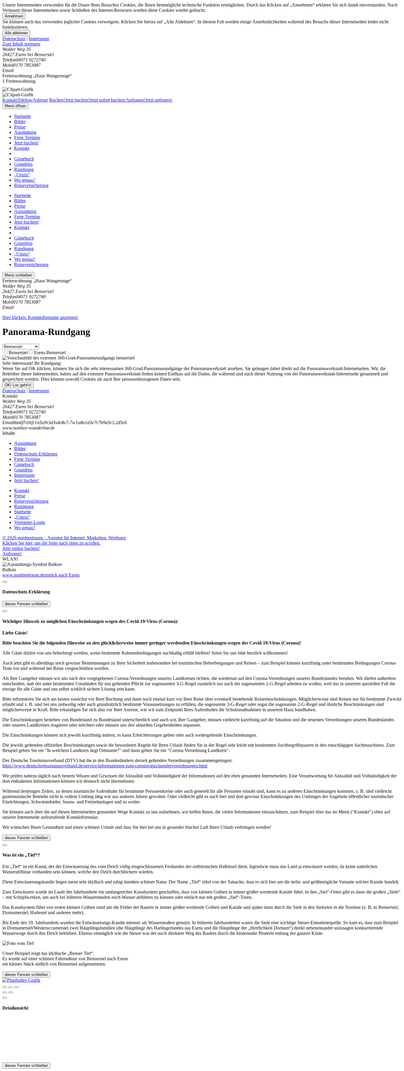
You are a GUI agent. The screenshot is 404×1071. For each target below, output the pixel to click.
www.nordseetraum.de (23, 574)
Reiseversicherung (31, 185)
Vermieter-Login (29, 522)
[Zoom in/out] (16, 987)
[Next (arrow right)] (10, 992)
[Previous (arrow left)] (4, 992)
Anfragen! (12, 553)
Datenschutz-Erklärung (35, 453)
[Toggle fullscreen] (10, 987)
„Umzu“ (22, 174)
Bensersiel (18, 352)
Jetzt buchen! (26, 142)
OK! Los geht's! (18, 385)
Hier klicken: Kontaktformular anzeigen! (40, 317)
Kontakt (21, 148)
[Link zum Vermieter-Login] (21, 980)
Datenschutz (13, 38)
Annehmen (14, 16)
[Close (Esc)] (4, 987)
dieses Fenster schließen (26, 604)
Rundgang (24, 169)
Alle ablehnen (16, 33)
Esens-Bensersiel (50, 352)
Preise (19, 126)
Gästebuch (24, 158)
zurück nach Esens (62, 574)
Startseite (22, 116)
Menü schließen (18, 275)
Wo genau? (24, 180)
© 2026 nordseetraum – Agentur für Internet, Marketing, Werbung (64, 537)
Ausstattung (25, 132)
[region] (202, 44)
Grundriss (23, 164)
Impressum (39, 38)
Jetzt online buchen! (21, 548)
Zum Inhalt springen (21, 43)
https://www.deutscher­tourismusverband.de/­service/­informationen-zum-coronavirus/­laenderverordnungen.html (104, 765)
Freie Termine (27, 137)
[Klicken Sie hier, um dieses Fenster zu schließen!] (4, 582)
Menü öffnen (15, 106)
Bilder (20, 121)
